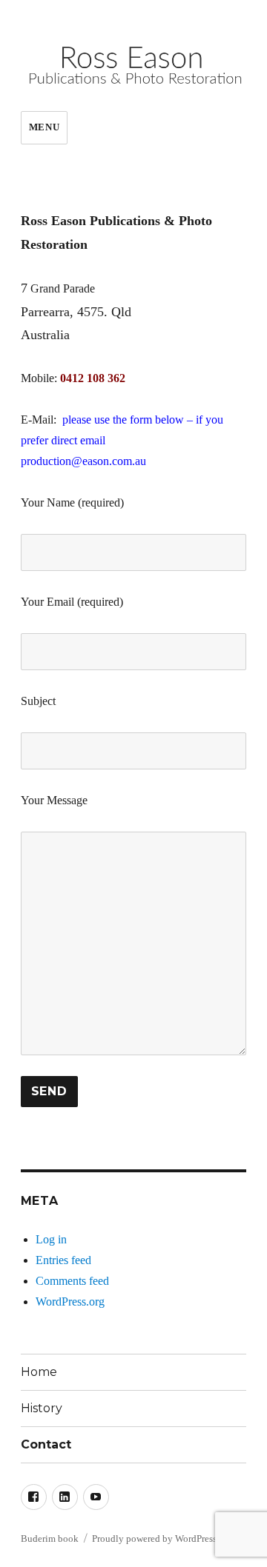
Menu (44, 127)
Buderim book (50, 1538)
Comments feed (72, 1280)
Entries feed (63, 1260)
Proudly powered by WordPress (154, 1538)
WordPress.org (70, 1301)
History (41, 1408)
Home (39, 1372)
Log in (51, 1239)
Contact (46, 1444)
